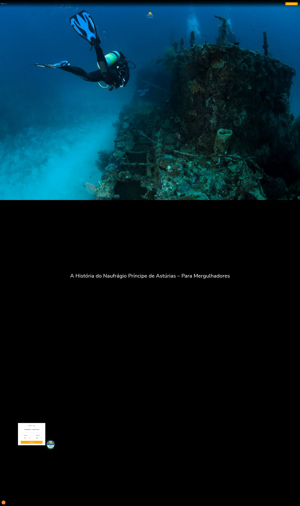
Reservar (31, 442)
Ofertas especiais (291, 4)
